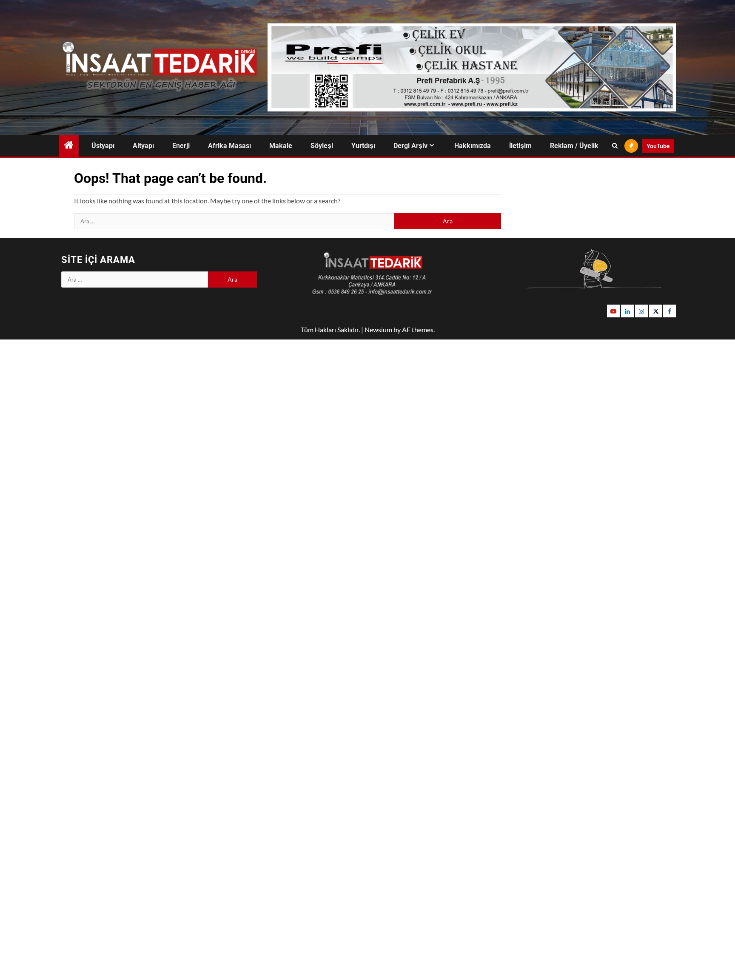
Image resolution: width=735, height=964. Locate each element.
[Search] (615, 146)
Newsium (378, 329)
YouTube (658, 145)
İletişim (520, 146)
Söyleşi (322, 146)
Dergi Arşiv (410, 146)
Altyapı (143, 146)
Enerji (181, 146)
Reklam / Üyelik (574, 146)
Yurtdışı (363, 146)
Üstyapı (102, 146)
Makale (280, 146)
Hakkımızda (472, 146)
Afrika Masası (229, 146)
